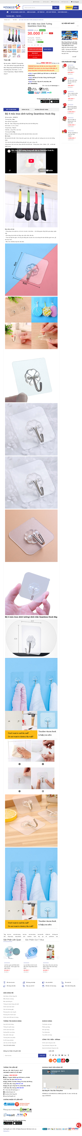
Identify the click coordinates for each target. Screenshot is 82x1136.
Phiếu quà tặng (46, 1027)
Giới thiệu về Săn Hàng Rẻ (10, 996)
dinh (24, 936)
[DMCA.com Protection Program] (26, 1109)
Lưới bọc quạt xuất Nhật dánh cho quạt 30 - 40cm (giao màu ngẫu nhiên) (11, 966)
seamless (29, 936)
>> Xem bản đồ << (51, 85)
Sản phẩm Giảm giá (8, 1034)
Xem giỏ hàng (45, 1029)
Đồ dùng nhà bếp (30, 982)
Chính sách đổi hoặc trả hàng (10, 1017)
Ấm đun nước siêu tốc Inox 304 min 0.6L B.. (72, 82)
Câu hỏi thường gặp (8, 1009)
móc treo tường (32, 934)
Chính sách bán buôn (8, 1029)
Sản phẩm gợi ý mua (34, 940)
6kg (39, 936)
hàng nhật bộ (18, 936)
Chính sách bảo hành (8, 1006)
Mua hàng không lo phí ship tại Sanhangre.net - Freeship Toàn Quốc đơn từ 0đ (69, 43)
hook (35, 936)
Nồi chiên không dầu (70, 985)
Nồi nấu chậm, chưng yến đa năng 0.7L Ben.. (73, 68)
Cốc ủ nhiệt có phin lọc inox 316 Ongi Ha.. (73, 95)
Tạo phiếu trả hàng (47, 1034)
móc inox (9, 934)
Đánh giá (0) (25, 109)
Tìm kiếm (15, 19)
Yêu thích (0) (56, 1)
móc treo (25, 934)
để (46, 936)
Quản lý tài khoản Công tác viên (50, 1048)
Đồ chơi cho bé (10, 982)
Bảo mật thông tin (7, 1001)
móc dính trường (16, 934)
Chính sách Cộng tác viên (48, 1042)
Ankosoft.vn (6, 1131)
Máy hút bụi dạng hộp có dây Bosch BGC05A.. (72, 108)
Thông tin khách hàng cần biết (11, 1004)
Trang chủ (7, 19)
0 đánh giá (35, 30)
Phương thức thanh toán (9, 1014)
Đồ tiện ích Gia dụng (51, 985)
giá (42, 936)
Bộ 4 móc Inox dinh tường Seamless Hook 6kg (31, 19)
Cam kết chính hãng (8, 1024)
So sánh (47, 1)
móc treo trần (40, 934)
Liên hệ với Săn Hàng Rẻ (9, 1042)
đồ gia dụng (10, 936)
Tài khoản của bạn (47, 1024)
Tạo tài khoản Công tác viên (49, 1045)
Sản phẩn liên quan (12, 940)
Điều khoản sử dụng (8, 998)
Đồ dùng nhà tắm (11, 985)
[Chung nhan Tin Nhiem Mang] (11, 1109)
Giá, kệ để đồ (49, 982)
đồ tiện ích (48, 934)
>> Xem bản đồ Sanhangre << (12, 1090)
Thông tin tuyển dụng (8, 1027)
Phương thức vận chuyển (9, 1012)
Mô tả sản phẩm (11, 109)
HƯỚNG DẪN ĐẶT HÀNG (41, 109)
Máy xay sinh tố (30, 985)
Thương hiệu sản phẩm (9, 1037)
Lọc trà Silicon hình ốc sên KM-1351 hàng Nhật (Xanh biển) (30, 966)
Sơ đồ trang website (8, 1040)
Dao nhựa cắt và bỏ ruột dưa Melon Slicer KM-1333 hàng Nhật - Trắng (50, 966)
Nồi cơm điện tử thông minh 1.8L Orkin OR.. (72, 121)
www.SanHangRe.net (10, 1096)
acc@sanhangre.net (10, 1092)
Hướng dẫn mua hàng (9, 1032)
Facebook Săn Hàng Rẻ (11, 1094)
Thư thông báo (46, 1032)
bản (57, 936)
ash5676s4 (51, 936)
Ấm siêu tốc (68, 982)
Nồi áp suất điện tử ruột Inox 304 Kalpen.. (73, 134)
